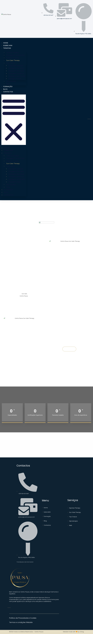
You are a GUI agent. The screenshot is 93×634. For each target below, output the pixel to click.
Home (5, 43)
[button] (13, 120)
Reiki (8, 84)
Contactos (8, 92)
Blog (5, 89)
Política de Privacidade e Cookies (22, 618)
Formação (7, 86)
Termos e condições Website (21, 622)
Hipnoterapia (11, 81)
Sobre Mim (7, 45)
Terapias (7, 48)
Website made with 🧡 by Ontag (73, 632)
